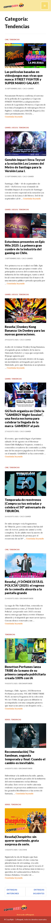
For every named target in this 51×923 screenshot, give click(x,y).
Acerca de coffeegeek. (25, 915)
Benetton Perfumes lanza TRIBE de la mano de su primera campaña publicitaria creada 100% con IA (25, 672)
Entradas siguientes (38, 891)
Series (7, 720)
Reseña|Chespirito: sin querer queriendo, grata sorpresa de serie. (22, 840)
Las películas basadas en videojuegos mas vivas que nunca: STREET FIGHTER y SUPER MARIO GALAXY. (24, 77)
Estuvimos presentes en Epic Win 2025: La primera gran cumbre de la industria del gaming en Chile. (25, 247)
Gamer (8, 128)
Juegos (14, 128)
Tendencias (14, 40)
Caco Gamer (28, 89)
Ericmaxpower (26, 598)
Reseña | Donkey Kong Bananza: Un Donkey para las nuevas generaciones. (25, 330)
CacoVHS (23, 850)
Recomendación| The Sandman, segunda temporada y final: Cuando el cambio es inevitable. (25, 757)
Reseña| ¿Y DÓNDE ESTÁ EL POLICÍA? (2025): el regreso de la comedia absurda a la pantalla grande (24, 587)
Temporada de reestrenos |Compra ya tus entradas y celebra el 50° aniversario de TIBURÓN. (25, 505)
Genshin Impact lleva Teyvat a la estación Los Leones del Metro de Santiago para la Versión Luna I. (25, 165)
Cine (7, 40)
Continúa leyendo (14, 116)
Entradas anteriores (13, 891)
